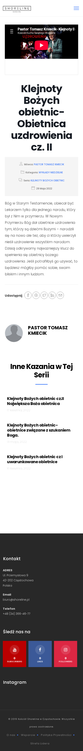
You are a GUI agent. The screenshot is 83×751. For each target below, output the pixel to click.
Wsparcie (28, 735)
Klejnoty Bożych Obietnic (48, 180)
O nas (11, 735)
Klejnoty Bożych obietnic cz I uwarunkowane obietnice (35, 459)
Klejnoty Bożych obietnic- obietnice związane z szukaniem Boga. (38, 430)
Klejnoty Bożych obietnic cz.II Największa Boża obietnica (35, 401)
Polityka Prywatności (56, 735)
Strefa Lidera (40, 743)
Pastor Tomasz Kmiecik (49, 164)
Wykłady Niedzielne (51, 172)
